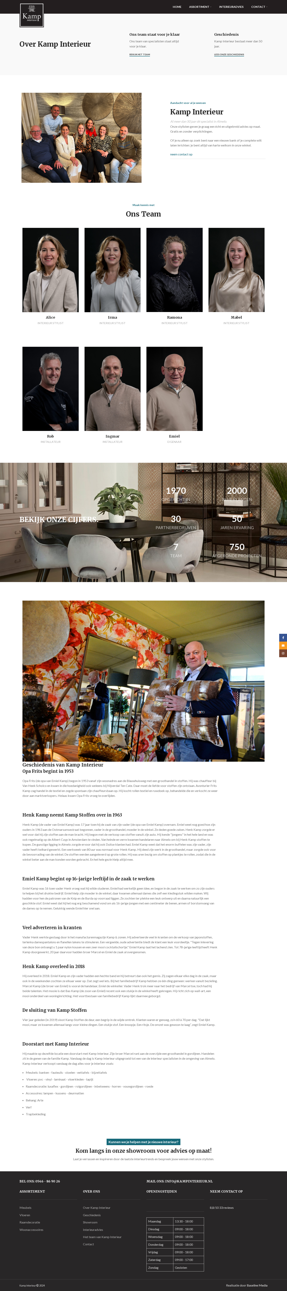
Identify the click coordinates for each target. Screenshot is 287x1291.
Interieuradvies (93, 1229)
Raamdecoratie (30, 1222)
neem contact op (181, 154)
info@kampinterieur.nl (189, 1181)
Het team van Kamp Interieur (102, 1237)
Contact (88, 1244)
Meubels (25, 1207)
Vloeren (25, 1215)
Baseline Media (257, 1285)
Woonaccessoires (31, 1229)
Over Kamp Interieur (97, 1207)
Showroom (90, 1222)
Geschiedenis (92, 1215)
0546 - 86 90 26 (47, 1181)
